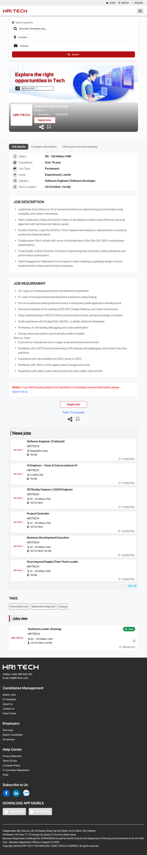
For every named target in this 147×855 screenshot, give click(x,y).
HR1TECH (38, 110)
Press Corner (9, 713)
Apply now (44, 120)
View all (132, 585)
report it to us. (20, 391)
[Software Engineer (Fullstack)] (18, 450)
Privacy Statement (12, 756)
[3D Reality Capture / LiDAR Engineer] (18, 498)
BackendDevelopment (43, 606)
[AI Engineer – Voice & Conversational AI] (18, 474)
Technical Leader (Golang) (51, 106)
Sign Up (125, 3)
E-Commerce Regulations (16, 770)
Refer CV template (73, 412)
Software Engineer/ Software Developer (70, 180)
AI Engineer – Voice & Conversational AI (52, 465)
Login (112, 3)
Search (75, 54)
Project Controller (38, 513)
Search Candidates (13, 734)
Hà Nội (66, 187)
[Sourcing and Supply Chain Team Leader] (18, 570)
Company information (44, 146)
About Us (8, 704)
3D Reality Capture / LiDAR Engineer (50, 489)
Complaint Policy (11, 765)
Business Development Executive (48, 537)
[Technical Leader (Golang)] (17, 638)
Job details (19, 146)
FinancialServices (19, 606)
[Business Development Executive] (18, 546)
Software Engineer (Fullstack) (46, 441)
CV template (9, 699)
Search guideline (24, 22)
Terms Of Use (10, 760)
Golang (63, 606)
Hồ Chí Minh (53, 187)
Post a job (8, 730)
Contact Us (9, 708)
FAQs (5, 774)
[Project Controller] (18, 522)
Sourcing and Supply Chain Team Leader (52, 561)
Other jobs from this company (80, 146)
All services (9, 739)
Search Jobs (9, 694)
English (138, 3)
